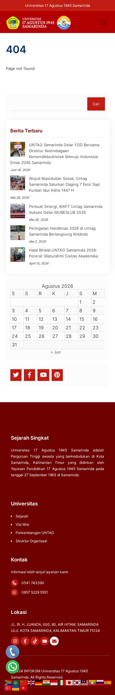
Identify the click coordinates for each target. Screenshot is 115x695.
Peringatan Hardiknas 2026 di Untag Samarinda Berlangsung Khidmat (62, 231)
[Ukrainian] (16, 687)
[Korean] (77, 682)
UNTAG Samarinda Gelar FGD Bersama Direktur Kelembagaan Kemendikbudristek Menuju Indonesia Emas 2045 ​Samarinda (54, 153)
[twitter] (16, 374)
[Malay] (85, 682)
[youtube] (43, 374)
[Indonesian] (54, 682)
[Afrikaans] (8, 682)
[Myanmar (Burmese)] (92, 682)
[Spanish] (108, 682)
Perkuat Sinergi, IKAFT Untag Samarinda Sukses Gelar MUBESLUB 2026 (65, 209)
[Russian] (100, 682)
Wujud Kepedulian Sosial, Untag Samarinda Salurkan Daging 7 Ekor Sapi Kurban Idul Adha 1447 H (64, 184)
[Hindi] (46, 682)
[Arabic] (16, 682)
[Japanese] (69, 682)
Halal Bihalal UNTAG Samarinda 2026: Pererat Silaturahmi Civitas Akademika (63, 253)
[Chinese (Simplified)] (23, 682)
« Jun (56, 352)
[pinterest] (57, 374)
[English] (31, 682)
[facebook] (29, 374)
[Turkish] (8, 687)
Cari (96, 104)
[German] (39, 682)
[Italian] (62, 682)
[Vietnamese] (23, 687)
